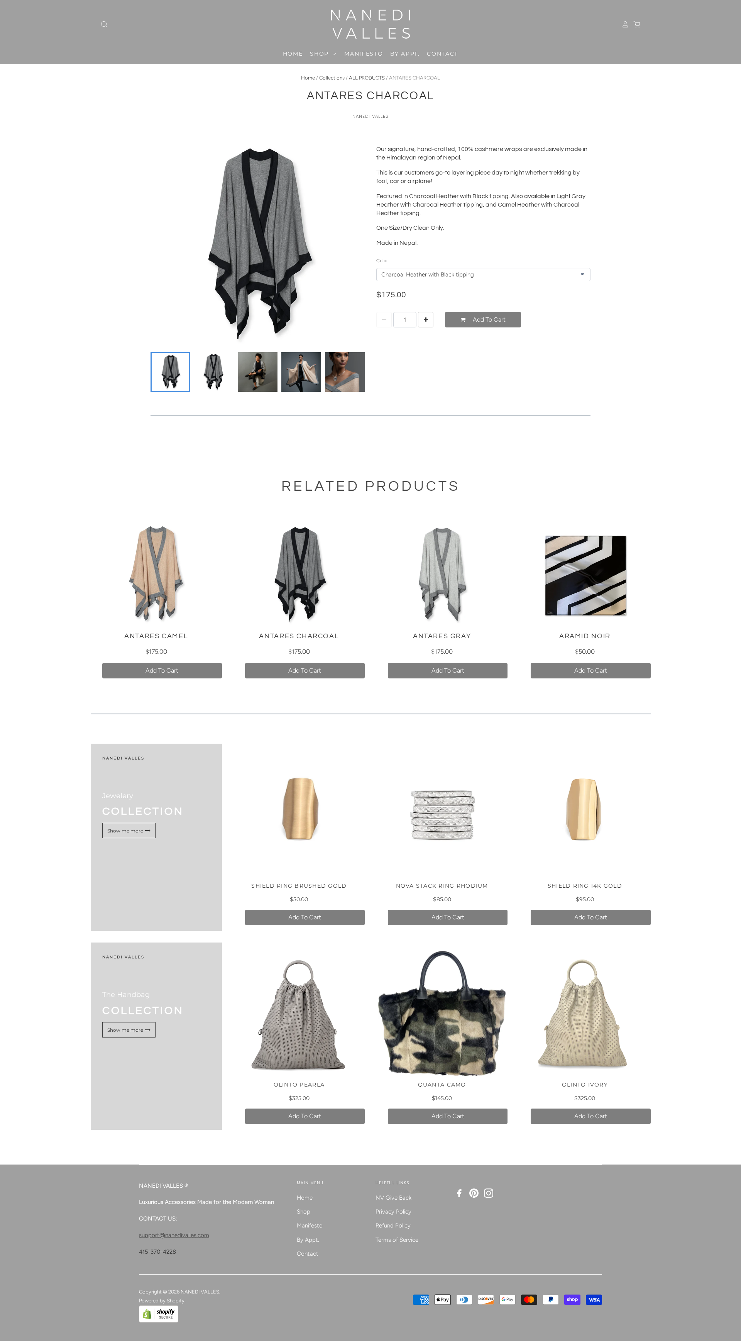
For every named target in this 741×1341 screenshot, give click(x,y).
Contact (442, 53)
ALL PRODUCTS (367, 78)
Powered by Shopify (161, 1301)
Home (293, 53)
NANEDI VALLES (370, 116)
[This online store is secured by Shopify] (158, 1320)
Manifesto (363, 53)
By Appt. (405, 53)
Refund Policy (393, 1225)
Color (382, 260)
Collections (332, 78)
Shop (320, 53)
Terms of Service (397, 1239)
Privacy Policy (393, 1211)
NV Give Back (393, 1197)
